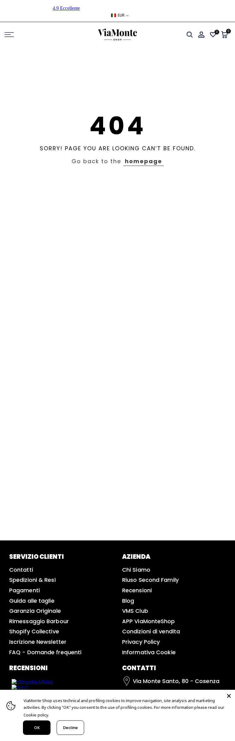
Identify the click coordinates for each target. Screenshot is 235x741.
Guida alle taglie (31, 601)
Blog (128, 601)
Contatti (21, 570)
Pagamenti (24, 590)
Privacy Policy (141, 642)
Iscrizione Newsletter (37, 642)
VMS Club (135, 611)
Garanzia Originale (35, 611)
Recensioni (137, 590)
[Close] (229, 696)
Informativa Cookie (149, 652)
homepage (143, 161)
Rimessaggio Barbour (39, 621)
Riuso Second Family (150, 580)
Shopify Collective (34, 631)
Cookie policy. (36, 715)
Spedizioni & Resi (32, 580)
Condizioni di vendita (151, 631)
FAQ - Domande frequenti (45, 652)
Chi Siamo (136, 570)
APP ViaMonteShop (148, 621)
